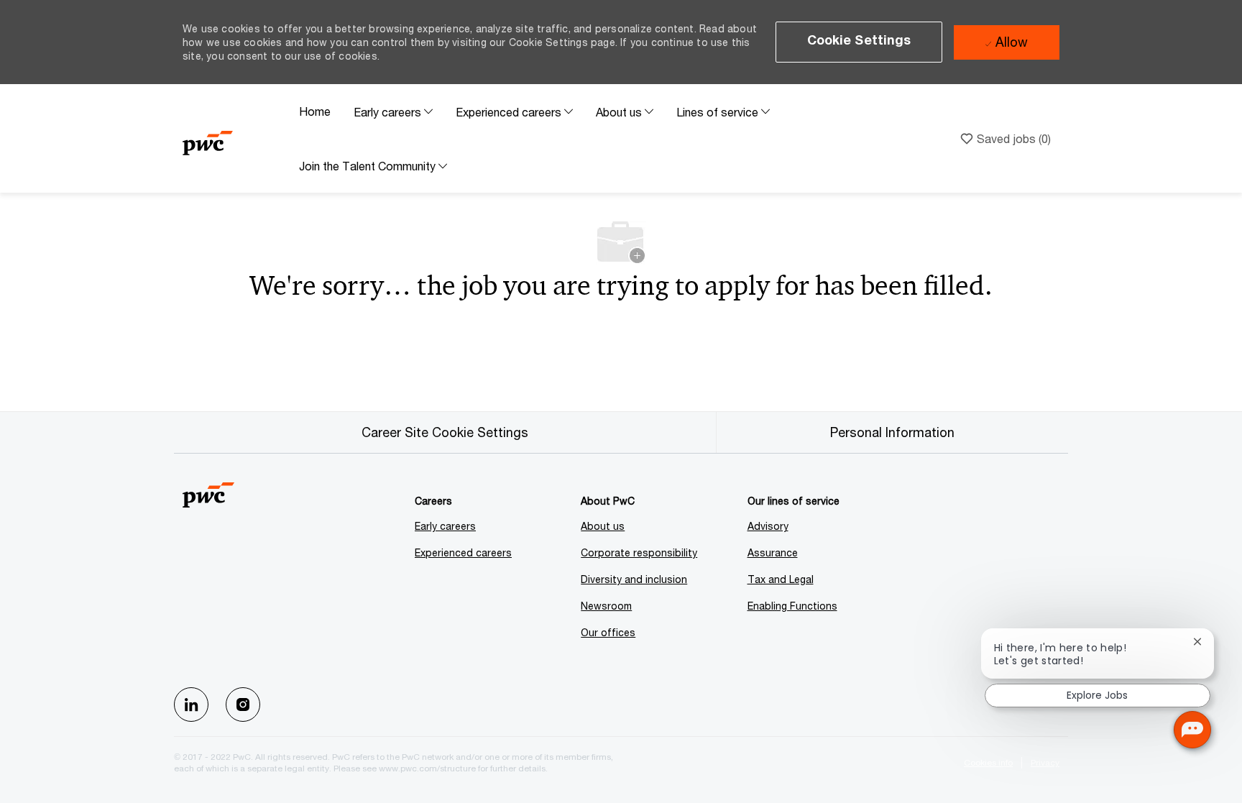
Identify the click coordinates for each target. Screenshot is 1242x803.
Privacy (1045, 762)
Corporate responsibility (639, 552)
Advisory (768, 526)
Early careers (445, 526)
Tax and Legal (781, 579)
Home (315, 111)
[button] (859, 42)
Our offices (608, 632)
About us (603, 526)
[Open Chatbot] (1192, 729)
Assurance (773, 552)
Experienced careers (463, 552)
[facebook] (191, 704)
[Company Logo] (235, 138)
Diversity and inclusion (634, 579)
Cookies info (988, 762)
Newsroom (606, 606)
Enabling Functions (792, 606)
